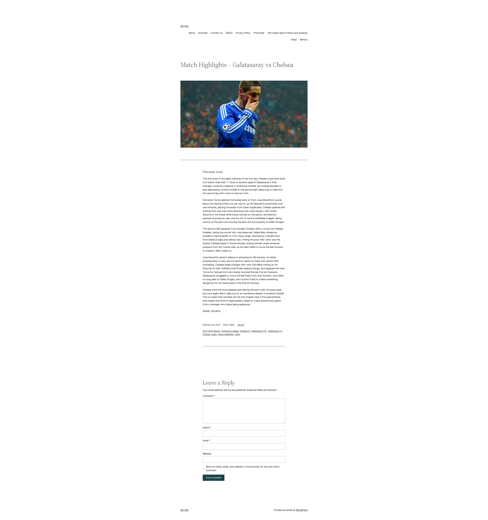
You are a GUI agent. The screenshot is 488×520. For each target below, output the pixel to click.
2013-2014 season (211, 331)
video (237, 334)
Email (206, 440)
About (192, 33)
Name (207, 427)
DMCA (229, 33)
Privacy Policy (243, 33)
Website (207, 453)
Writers (304, 39)
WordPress (302, 510)
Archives (202, 33)
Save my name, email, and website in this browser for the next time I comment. (243, 468)
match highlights (226, 334)
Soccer (241, 325)
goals (214, 334)
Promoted (259, 33)
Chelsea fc (245, 331)
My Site (184, 26)
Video (294, 39)
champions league (230, 331)
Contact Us (216, 33)
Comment (209, 396)
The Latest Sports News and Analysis (287, 33)
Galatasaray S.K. (259, 331)
